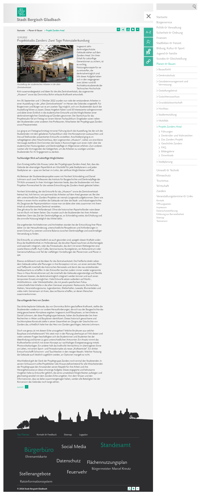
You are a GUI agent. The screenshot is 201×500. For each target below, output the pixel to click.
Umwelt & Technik (167, 170)
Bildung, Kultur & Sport (170, 48)
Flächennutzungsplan (107, 462)
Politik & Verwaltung (168, 27)
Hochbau (163, 109)
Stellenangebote (35, 474)
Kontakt (160, 201)
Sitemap (160, 218)
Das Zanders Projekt (172, 139)
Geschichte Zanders (171, 143)
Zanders (161, 191)
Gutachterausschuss (169, 97)
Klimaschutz (163, 175)
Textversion (162, 221)
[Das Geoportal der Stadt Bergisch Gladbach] (148, 51)
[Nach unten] (137, 29)
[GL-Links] (148, 61)
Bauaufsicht (164, 69)
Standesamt (116, 445)
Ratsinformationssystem (36, 481)
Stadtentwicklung (167, 115)
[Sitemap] (128, 29)
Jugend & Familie (166, 53)
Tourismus (162, 180)
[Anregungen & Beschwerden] (148, 42)
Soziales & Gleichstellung (171, 58)
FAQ (163, 147)
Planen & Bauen (35, 31)
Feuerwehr (77, 472)
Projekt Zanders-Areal (55, 31)
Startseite (21, 31)
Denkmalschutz (166, 75)
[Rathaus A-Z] (148, 32)
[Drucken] (133, 29)
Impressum (161, 207)
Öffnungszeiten (163, 204)
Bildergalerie (167, 151)
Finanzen (161, 38)
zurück (20, 387)
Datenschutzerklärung (166, 211)
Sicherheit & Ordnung (169, 32)
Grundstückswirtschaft (170, 103)
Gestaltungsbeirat (167, 91)
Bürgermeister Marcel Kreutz (111, 469)
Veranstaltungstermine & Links (174, 196)
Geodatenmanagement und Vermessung (173, 83)
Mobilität (163, 121)
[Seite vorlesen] (123, 29)
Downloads (167, 155)
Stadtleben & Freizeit (168, 43)
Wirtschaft (162, 186)
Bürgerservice (164, 22)
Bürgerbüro (39, 450)
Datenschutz (68, 461)
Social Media (74, 447)
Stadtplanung (165, 162)
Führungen (167, 132)
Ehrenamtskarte (36, 457)
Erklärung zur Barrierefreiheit (170, 214)
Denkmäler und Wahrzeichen (177, 135)
